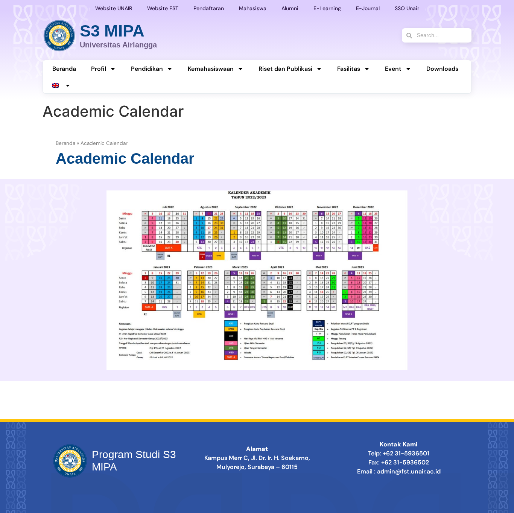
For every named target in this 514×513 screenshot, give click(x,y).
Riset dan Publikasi (285, 69)
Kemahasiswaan (211, 69)
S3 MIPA (112, 30)
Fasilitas (348, 69)
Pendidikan (147, 69)
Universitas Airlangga (118, 45)
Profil (98, 69)
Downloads (442, 69)
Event (393, 69)
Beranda (64, 69)
